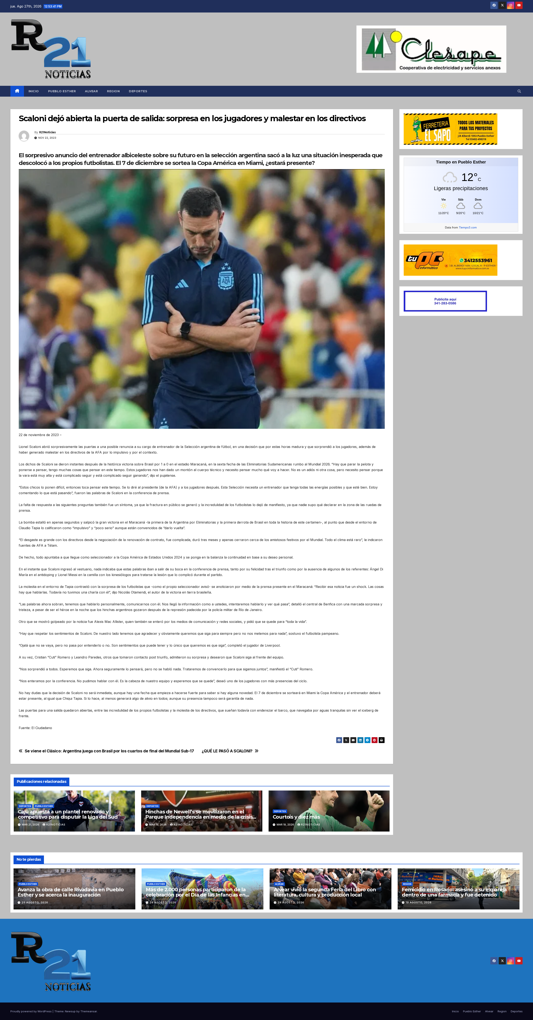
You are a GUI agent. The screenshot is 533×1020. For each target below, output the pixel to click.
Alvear (91, 91)
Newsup (70, 1011)
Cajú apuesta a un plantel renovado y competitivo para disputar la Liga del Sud (68, 814)
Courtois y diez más (296, 817)
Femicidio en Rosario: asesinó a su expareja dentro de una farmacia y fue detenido (454, 892)
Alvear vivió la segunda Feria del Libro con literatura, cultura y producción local (325, 892)
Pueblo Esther (62, 91)
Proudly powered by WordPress (31, 1011)
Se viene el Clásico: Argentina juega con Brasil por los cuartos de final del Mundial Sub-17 (109, 751)
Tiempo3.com (468, 227)
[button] (519, 91)
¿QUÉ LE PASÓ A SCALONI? (227, 751)
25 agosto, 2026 (35, 902)
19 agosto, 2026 (419, 902)
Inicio (34, 91)
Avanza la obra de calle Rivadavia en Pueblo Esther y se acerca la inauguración (70, 892)
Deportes (138, 91)
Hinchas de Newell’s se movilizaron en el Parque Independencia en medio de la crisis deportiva (199, 817)
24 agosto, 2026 (163, 902)
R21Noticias (47, 132)
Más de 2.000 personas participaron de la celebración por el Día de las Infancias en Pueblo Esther (196, 895)
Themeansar (88, 1011)
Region (113, 91)
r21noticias (55, 824)
